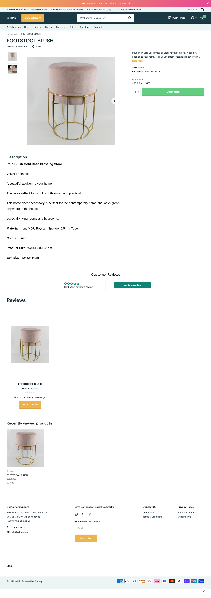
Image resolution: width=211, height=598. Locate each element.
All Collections (14, 27)
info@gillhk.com (19, 532)
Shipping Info (184, 516)
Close (207, 3)
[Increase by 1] (139, 89)
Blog (9, 565)
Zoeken (129, 18)
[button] (114, 101)
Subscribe (85, 538)
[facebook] (90, 514)
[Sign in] (194, 17)
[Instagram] (76, 514)
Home (27, 27)
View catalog (32, 18)
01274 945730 (18, 527)
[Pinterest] (83, 514)
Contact (98, 27)
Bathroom (61, 27)
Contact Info (149, 512)
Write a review (132, 285)
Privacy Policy (185, 506)
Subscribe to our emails (87, 521)
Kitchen (37, 27)
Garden (49, 27)
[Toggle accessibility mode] (202, 10)
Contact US (149, 506)
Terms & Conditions (152, 516)
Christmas (85, 27)
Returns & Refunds (186, 512)
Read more (137, 60)
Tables (73, 27)
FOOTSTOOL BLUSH (17, 475)
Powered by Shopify (32, 581)
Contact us (192, 9)
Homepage (12, 34)
